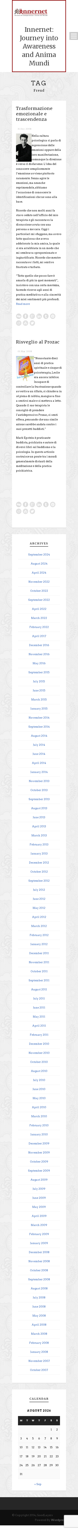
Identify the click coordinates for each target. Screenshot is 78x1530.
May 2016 (39, 663)
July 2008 (39, 1297)
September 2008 (39, 1279)
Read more (23, 303)
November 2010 (39, 1052)
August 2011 (39, 989)
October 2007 (39, 1370)
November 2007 (39, 1360)
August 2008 (39, 1288)
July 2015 (39, 681)
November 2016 (39, 654)
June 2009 (39, 1197)
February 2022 (39, 627)
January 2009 (39, 1243)
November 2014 (39, 717)
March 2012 (39, 926)
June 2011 (39, 1007)
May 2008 (39, 1315)
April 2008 (39, 1324)
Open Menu (73, 36)
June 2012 (39, 898)
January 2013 (39, 853)
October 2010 (39, 1061)
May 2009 (39, 1206)
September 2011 (39, 980)
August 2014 (39, 735)
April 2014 (39, 762)
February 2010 (39, 1125)
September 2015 (39, 672)
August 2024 (39, 563)
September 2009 (39, 1170)
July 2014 (39, 744)
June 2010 (39, 1089)
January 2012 (39, 944)
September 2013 (39, 799)
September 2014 (39, 726)
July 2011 (39, 998)
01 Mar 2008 (25, 351)
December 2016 (39, 645)
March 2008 (39, 1333)
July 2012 (39, 889)
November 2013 (39, 781)
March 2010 (39, 1116)
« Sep (37, 1484)
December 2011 (39, 953)
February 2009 (39, 1234)
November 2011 (39, 962)
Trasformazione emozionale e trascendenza (34, 114)
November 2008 (39, 1261)
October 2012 (39, 871)
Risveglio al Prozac (38, 342)
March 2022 (39, 618)
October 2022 (39, 590)
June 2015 (39, 690)
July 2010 (39, 1080)
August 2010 (39, 1071)
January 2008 (39, 1351)
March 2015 (39, 699)
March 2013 (39, 835)
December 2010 (39, 1043)
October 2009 (39, 1161)
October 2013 (39, 790)
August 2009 (39, 1179)
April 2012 (39, 917)
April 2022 (39, 608)
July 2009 (39, 1188)
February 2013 (39, 844)
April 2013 (39, 826)
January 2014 (39, 772)
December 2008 (39, 1252)
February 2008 (39, 1342)
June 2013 (39, 817)
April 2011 (39, 1025)
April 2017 (39, 636)
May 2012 (39, 907)
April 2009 (39, 1216)
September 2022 (39, 599)
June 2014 (39, 753)
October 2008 (39, 1270)
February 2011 (39, 1034)
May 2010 (39, 1098)
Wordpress (58, 1520)
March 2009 (39, 1225)
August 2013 (39, 808)
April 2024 (39, 572)
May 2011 (39, 1016)
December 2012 (39, 862)
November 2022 (39, 581)
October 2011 (39, 971)
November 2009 (39, 1152)
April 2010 (39, 1107)
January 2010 (39, 1134)
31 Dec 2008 (24, 128)
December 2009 (39, 1143)
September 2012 (39, 880)
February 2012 (39, 935)
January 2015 (39, 708)
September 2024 (39, 554)
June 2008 (39, 1306)
